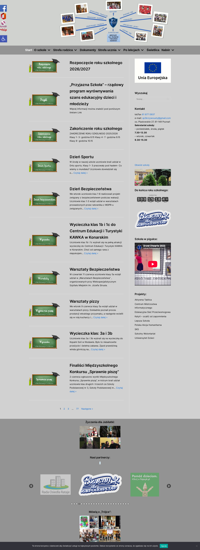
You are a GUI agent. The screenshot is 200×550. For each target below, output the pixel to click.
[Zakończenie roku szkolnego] (48, 135)
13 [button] (101, 504)
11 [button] (96, 504)
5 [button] (81, 504)
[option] (55, 485)
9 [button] (91, 504)
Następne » (87, 408)
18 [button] (113, 504)
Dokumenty (88, 50)
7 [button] (86, 504)
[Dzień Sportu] (48, 165)
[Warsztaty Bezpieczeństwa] (48, 278)
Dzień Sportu (82, 157)
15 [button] (106, 504)
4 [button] (79, 504)
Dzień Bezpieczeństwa (90, 189)
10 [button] (94, 504)
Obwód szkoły (142, 165)
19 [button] (116, 504)
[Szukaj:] (153, 99)
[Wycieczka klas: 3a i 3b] (48, 342)
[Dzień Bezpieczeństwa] (48, 199)
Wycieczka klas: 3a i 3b (91, 333)
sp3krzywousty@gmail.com (156, 118)
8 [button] (89, 504)
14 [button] (103, 504)
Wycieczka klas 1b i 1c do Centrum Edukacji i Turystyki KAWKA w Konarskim (96, 231)
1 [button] (72, 504)
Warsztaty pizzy (84, 301)
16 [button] (108, 504)
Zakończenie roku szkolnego (96, 128)
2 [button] (74, 504)
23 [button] (126, 504)
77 (77, 408)
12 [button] (99, 504)
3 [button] (77, 504)
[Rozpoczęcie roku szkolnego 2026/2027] (48, 66)
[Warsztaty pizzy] (48, 310)
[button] (3, 38)
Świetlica (153, 50)
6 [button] (84, 504)
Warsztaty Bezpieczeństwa (95, 269)
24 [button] (128, 504)
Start (28, 50)
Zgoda (164, 546)
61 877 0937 (148, 114)
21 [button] (121, 504)
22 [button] (123, 504)
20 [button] (118, 504)
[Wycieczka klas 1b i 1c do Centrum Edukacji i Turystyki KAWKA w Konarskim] (48, 239)
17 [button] (111, 504)
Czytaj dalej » (80, 172)
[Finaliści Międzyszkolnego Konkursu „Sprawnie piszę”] (48, 379)
